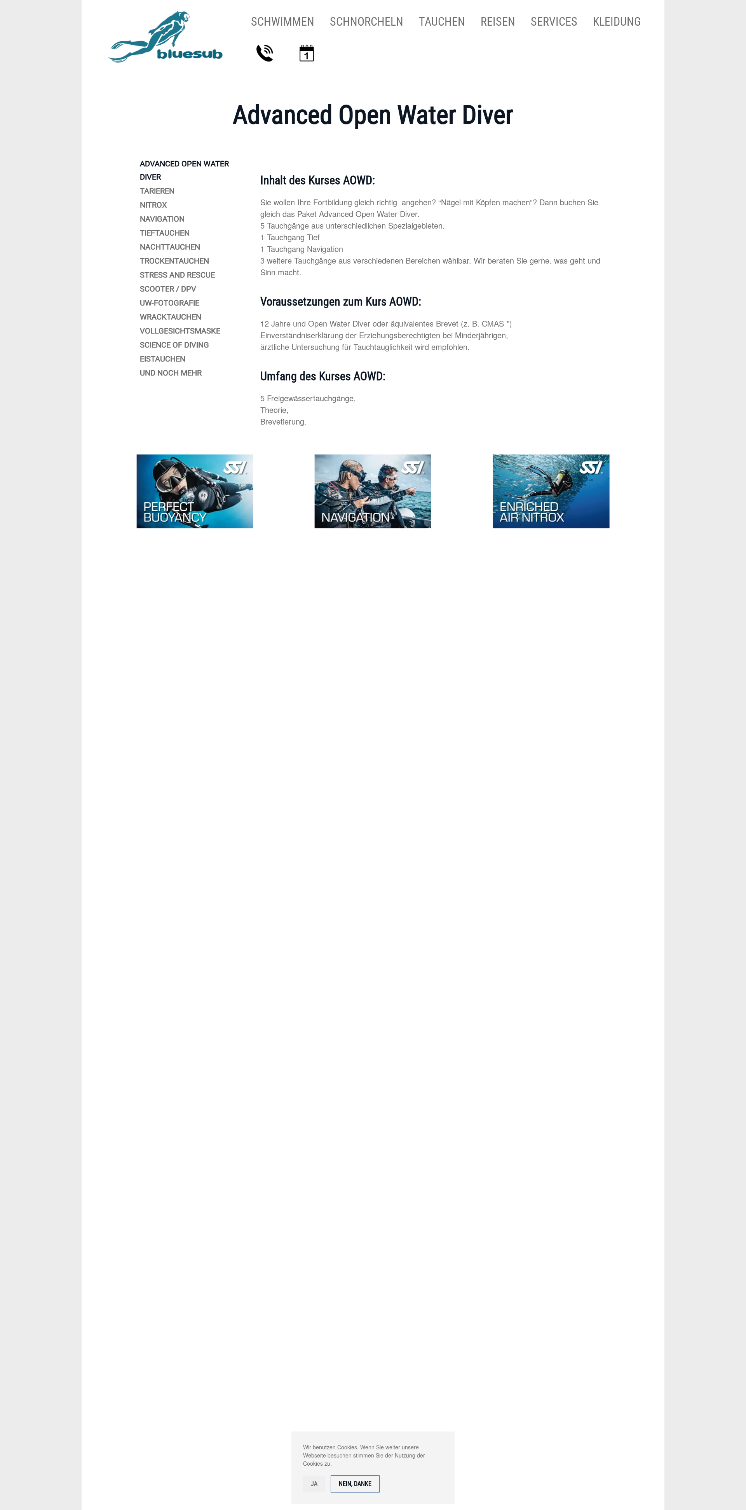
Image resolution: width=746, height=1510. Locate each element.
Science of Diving (174, 345)
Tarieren (157, 191)
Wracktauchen (170, 317)
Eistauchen (162, 359)
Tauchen (442, 21)
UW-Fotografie (169, 303)
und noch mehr (171, 373)
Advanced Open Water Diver (184, 170)
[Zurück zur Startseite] (170, 36)
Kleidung (617, 21)
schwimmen (282, 21)
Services (554, 21)
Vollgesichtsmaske (180, 331)
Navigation (162, 219)
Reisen (498, 21)
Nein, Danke (355, 1483)
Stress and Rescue (177, 275)
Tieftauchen (165, 233)
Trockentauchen (174, 261)
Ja (314, 1483)
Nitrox (153, 205)
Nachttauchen (170, 247)
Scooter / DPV (168, 289)
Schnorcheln (366, 21)
